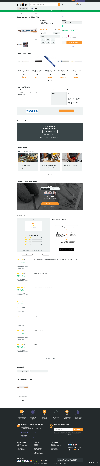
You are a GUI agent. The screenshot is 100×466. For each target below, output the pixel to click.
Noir (43, 42)
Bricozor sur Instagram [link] (76, 444)
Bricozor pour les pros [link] (21, 449)
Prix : (70, 0)
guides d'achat (73, 460)
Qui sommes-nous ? (20, 444)
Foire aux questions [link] (37, 449)
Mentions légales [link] (54, 448)
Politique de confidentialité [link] (53, 463)
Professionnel (55, 188)
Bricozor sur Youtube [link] (73, 444)
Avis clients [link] (53, 444)
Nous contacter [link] (19, 446)
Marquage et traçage (23, 371)
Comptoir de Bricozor (62, 460)
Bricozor (22, 4)
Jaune (53, 39)
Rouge (48, 42)
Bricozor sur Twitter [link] (71, 444)
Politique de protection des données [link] (57, 446)
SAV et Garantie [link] (36, 446)
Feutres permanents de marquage (39, 371)
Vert (53, 42)
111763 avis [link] (77, 451)
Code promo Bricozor (20, 450)
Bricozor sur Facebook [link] (69, 444)
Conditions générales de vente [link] (56, 445)
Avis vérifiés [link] (31, 250)
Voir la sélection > (63, 10)
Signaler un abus (20, 268)
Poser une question (67, 16)
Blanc (43, 39)
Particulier (45, 188)
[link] (80, 0)
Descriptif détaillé (55, 16)
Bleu (48, 39)
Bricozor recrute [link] (20, 448)
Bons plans (35, 8)
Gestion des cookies (54, 449)
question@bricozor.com (50, 203)
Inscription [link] (36, 450)
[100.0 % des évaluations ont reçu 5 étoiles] (28, 237)
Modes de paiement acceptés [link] (22, 445)
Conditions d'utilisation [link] (63, 463)
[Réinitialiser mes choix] (45, 33)
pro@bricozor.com (35, 437)
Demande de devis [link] (37, 452)
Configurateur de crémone (38, 453)
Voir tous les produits (66, 110)
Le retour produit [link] (37, 445)
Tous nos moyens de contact (49, 206)
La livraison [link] (36, 444)
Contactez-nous (25, 424)
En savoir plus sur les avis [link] (66, 249)
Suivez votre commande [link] (38, 448)
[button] (48, 80)
